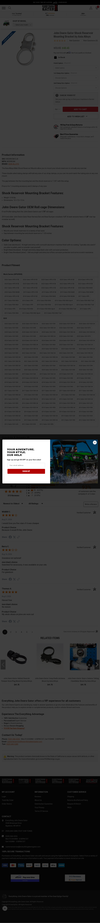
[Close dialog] (95, 442)
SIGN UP (26, 471)
